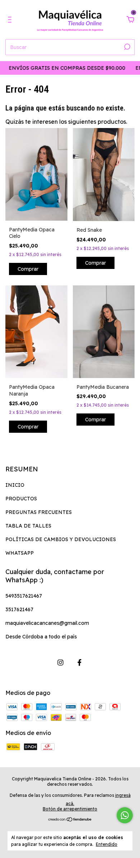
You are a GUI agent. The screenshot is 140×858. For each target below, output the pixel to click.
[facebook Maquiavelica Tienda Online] (79, 662)
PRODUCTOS (21, 498)
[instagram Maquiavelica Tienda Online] (60, 662)
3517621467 (19, 609)
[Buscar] (126, 47)
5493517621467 (23, 596)
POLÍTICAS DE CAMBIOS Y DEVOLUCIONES (60, 539)
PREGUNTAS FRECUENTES (38, 512)
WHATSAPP (19, 553)
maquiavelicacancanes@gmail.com (47, 623)
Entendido (106, 844)
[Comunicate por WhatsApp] (125, 815)
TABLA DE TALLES (28, 526)
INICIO (14, 485)
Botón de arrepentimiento (70, 809)
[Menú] (11, 20)
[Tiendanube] (70, 819)
